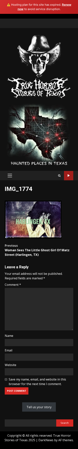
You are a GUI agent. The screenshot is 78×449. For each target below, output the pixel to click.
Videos (68, 175)
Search (65, 423)
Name (9, 336)
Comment (13, 285)
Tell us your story (39, 407)
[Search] (59, 175)
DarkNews (45, 440)
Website (10, 365)
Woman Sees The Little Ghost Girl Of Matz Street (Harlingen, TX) (37, 250)
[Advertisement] (39, 134)
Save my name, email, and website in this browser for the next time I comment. (37, 381)
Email (8, 350)
